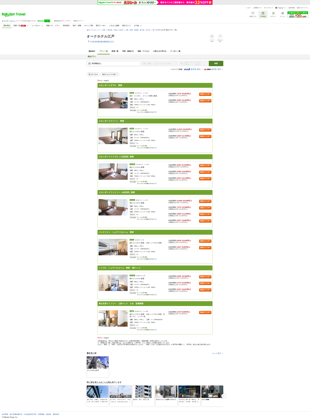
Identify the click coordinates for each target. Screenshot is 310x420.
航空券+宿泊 (195, 69)
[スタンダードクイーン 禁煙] (113, 136)
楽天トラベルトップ (93, 30)
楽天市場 (291, 8)
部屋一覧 (115, 51)
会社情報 (5, 414)
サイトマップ (268, 8)
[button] (107, 357)
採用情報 (41, 414)
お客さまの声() (159, 51)
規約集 (48, 414)
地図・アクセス (143, 51)
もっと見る (216, 353)
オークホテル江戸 (100, 36)
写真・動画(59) (128, 51)
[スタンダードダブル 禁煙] (113, 100)
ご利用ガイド (257, 8)
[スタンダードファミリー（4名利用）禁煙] (113, 207)
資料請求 (56, 414)
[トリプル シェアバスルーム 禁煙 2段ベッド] (113, 283)
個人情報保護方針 (16, 414)
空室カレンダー (205, 94)
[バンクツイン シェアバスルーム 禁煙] (113, 247)
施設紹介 (92, 51)
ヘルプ (248, 8)
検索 (216, 63)
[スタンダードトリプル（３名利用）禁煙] (113, 171)
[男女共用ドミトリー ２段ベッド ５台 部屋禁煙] (113, 318)
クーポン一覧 (175, 51)
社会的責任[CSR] (30, 414)
